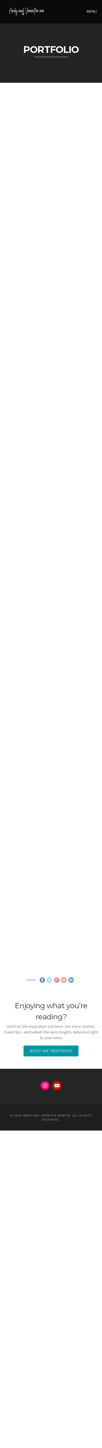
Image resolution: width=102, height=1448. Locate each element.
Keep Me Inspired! (51, 1051)
